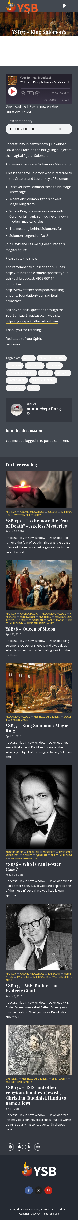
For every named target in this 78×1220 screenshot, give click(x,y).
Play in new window (43, 106)
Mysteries (54, 365)
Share (66, 100)
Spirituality (15, 387)
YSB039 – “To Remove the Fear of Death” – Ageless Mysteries (37, 523)
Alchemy (11, 512)
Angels (28, 358)
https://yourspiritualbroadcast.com (32, 321)
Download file (16, 106)
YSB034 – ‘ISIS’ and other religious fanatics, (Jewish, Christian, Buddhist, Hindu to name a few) (36, 1095)
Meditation (34, 365)
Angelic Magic (29, 613)
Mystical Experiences (21, 373)
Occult (45, 373)
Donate (64, 6)
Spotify (27, 121)
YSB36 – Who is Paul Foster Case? (33, 866)
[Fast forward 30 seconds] (37, 93)
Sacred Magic (16, 380)
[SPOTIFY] (10, 1147)
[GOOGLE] (28, 1147)
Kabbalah (14, 365)
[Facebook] (29, 1190)
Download (58, 144)
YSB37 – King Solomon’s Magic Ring (37, 728)
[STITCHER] (37, 1147)
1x (30, 93)
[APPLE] (19, 1147)
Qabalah (62, 373)
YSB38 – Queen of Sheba (30, 629)
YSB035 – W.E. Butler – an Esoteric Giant (32, 988)
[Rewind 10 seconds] (23, 93)
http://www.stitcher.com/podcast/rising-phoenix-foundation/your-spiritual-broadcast (35, 295)
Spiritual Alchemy (43, 380)
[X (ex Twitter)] (39, 1190)
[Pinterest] (48, 1190)
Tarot (33, 387)
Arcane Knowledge (52, 358)
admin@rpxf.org (23, 48)
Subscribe (50, 100)
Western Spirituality (27, 515)
